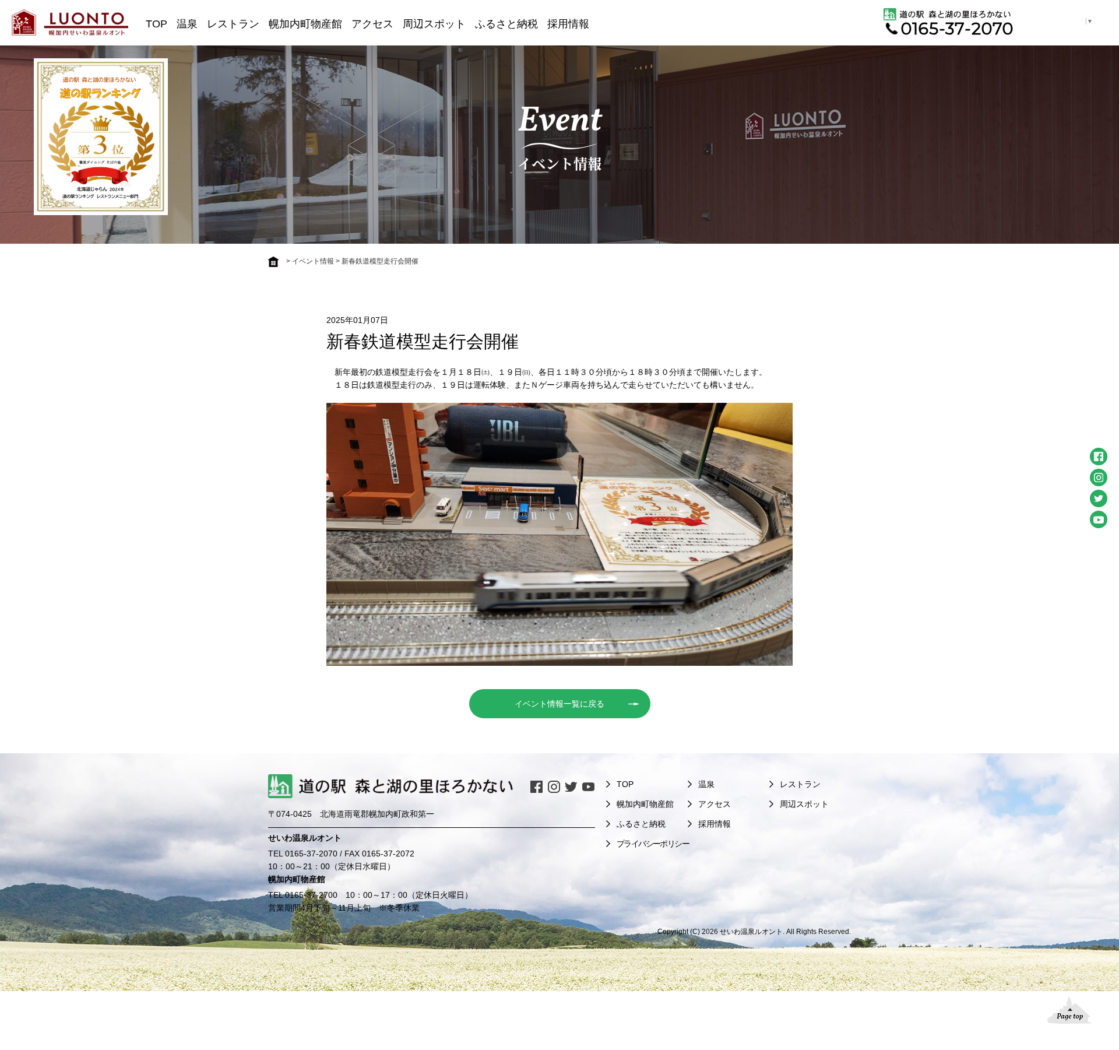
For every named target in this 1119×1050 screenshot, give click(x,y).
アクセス (372, 23)
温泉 (187, 23)
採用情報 (568, 23)
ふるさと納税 (506, 23)
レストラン (233, 23)
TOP (156, 23)
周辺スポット (434, 23)
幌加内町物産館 (305, 23)
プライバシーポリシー (653, 843)
